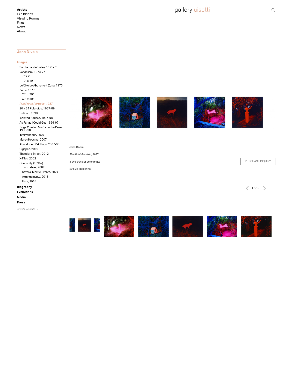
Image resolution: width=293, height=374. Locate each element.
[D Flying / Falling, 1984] (222, 226)
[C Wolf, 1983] (187, 226)
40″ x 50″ (28, 99)
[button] (76, 115)
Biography (24, 187)
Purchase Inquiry (258, 161)
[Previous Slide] (248, 187)
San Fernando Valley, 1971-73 (38, 67)
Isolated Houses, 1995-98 (36, 118)
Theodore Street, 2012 (34, 154)
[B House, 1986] (153, 226)
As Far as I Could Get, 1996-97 (39, 122)
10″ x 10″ (28, 81)
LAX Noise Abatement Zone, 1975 (41, 85)
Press (21, 202)
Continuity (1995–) (31, 163)
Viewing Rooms (28, 18)
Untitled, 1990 (29, 113)
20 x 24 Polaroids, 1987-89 (37, 108)
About (21, 31)
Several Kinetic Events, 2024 (40, 172)
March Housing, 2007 (33, 139)
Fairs (20, 22)
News (21, 27)
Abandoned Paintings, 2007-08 (39, 144)
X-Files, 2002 (28, 158)
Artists (22, 9)
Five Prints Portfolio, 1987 (36, 104)
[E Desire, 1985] (256, 226)
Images (22, 62)
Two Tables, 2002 (33, 167)
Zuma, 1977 (27, 90)
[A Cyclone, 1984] (119, 226)
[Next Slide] (264, 187)
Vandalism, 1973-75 (32, 72)
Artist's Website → (27, 209)
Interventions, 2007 (32, 135)
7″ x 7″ (26, 76)
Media (21, 197)
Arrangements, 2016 (35, 177)
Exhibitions (25, 14)
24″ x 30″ (28, 94)
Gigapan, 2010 (29, 149)
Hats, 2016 (29, 181)
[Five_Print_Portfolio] (84, 226)
